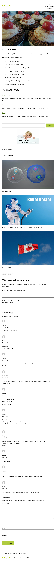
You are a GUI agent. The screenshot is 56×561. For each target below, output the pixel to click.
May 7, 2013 (5, 416)
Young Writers (18, 300)
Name (4, 521)
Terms (14, 557)
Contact (26, 557)
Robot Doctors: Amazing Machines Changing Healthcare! (22, 227)
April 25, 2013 (5, 360)
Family (4, 113)
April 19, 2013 (5, 327)
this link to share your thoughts (16, 290)
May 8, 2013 (5, 457)
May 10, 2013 (5, 473)
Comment (5, 504)
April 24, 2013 (5, 342)
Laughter (5, 105)
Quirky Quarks (7, 191)
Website (4, 535)
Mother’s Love (6, 95)
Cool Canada (6, 267)
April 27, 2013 (5, 378)
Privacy (20, 557)
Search (50, 125)
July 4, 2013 (5, 488)
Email (4, 528)
